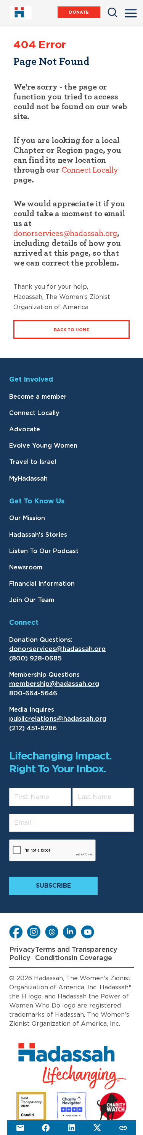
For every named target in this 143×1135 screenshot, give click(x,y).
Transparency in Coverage (94, 954)
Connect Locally (89, 170)
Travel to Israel (32, 462)
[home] (20, 12)
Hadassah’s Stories (38, 535)
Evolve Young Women (43, 446)
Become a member (38, 397)
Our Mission (27, 518)
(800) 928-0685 (35, 658)
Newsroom (25, 567)
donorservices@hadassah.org (65, 233)
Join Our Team (31, 600)
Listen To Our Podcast (44, 551)
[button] (131, 11)
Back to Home (72, 330)
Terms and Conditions (53, 954)
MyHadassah (28, 479)
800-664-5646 (33, 693)
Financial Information (42, 584)
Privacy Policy (22, 954)
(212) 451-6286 (33, 728)
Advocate (24, 429)
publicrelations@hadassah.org (57, 718)
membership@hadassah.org (54, 684)
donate (79, 12)
